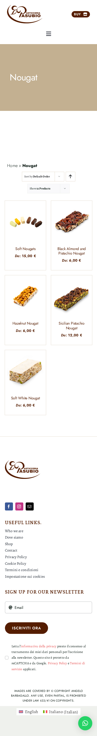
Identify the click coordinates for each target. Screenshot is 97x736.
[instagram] (19, 506)
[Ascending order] (70, 176)
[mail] (30, 506)
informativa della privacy (39, 646)
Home (12, 166)
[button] (85, 723)
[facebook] (9, 506)
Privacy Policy (57, 663)
